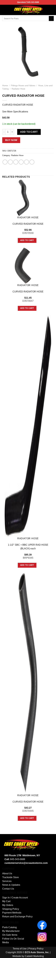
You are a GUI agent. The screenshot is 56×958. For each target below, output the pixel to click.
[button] (4, 9)
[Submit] (51, 18)
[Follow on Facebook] (52, 10)
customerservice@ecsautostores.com (26, 863)
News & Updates (11, 885)
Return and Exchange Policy (17, 916)
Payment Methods (11, 912)
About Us (7, 873)
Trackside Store (10, 877)
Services (6, 881)
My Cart (6, 901)
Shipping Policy (10, 909)
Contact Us (8, 888)
